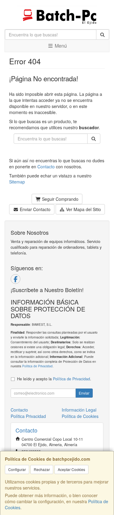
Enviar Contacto (34, 209)
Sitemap (17, 182)
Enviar (84, 393)
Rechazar (42, 469)
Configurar (17, 469)
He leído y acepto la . (54, 379)
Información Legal (79, 410)
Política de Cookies (80, 416)
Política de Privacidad (37, 366)
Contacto (46, 166)
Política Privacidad (28, 416)
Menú (60, 45)
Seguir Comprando (59, 199)
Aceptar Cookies (71, 469)
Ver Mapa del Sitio (83, 209)
